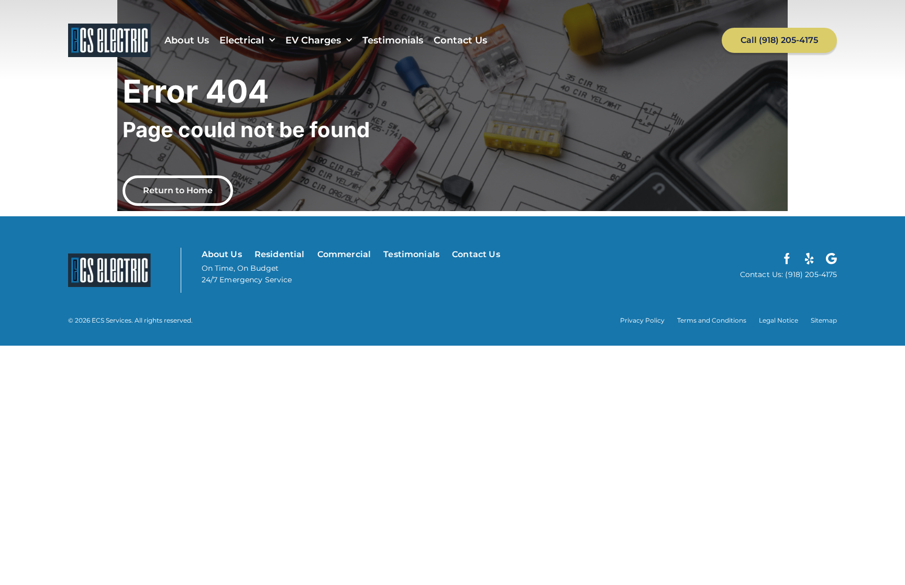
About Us (186, 40)
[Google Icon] (831, 258)
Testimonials (392, 40)
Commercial (344, 254)
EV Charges (313, 40)
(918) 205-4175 (810, 274)
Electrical (241, 40)
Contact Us (460, 40)
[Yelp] (809, 258)
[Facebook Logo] (787, 258)
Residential (280, 254)
